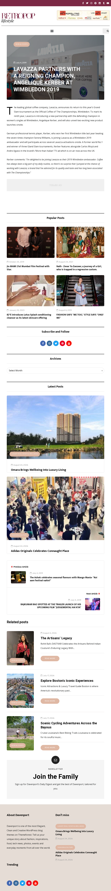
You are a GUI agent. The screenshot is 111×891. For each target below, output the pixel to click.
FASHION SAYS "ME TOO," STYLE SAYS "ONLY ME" (80, 316)
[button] (51, 31)
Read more (50, 658)
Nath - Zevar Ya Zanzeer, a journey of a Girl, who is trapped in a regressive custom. (79, 268)
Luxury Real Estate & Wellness (25, 454)
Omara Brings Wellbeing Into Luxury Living (38, 469)
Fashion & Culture (19, 535)
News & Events (22, 44)
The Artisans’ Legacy (56, 638)
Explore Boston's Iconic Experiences (67, 681)
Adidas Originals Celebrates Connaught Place (40, 551)
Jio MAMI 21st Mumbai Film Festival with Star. (28, 268)
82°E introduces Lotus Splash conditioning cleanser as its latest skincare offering (29, 316)
